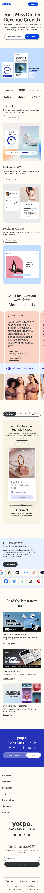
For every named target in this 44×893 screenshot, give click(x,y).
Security (35, 881)
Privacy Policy (12, 886)
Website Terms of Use (13, 889)
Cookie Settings (32, 889)
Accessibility (24, 881)
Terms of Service (30, 886)
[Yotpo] (6, 4)
